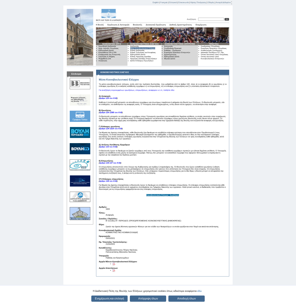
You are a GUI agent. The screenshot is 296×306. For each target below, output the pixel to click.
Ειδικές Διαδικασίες (137, 50)
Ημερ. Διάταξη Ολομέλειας (108, 48)
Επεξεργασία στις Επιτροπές (109, 54)
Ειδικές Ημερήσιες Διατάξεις (140, 56)
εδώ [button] (199, 291)
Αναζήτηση (192, 19)
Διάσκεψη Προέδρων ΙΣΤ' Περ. (212, 52)
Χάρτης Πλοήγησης (198, 2)
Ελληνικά (173, 2)
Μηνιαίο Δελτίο (169, 59)
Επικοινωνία (183, 2)
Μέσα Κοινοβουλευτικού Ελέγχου (142, 48)
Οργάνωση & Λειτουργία (118, 25)
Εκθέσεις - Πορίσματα (172, 50)
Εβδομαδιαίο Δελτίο (106, 50)
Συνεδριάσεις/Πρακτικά (172, 48)
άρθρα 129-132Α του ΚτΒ (111, 129)
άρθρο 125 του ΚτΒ (108, 98)
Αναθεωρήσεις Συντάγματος (211, 50)
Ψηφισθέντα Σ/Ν (104, 59)
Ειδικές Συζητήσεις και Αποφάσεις (143, 52)
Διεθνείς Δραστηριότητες (180, 25)
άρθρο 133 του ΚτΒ (108, 147)
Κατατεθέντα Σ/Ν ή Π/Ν (107, 52)
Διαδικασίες (134, 46)
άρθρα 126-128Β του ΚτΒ (111, 112)
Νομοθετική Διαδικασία (107, 46)
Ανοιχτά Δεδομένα (223, 2)
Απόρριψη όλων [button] (148, 298)
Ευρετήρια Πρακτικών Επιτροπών (177, 52)
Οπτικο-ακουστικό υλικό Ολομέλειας (214, 54)
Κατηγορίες (168, 46)
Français (164, 2)
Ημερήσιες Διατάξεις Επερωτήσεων (143, 59)
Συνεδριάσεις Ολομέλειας (210, 46)
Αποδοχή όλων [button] (186, 298)
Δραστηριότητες (170, 54)
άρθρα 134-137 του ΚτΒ (110, 163)
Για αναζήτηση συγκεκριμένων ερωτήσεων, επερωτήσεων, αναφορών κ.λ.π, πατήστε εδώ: (137, 90)
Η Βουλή (100, 25)
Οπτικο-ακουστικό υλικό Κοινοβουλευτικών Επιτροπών (212, 58)
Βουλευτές (137, 25)
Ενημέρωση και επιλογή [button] (109, 298)
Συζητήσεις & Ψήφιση (106, 56)
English (156, 2)
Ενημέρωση (201, 25)
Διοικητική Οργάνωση (156, 25)
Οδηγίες (211, 2)
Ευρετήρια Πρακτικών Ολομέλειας (214, 48)
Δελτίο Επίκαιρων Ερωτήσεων (141, 61)
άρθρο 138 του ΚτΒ (108, 181)
